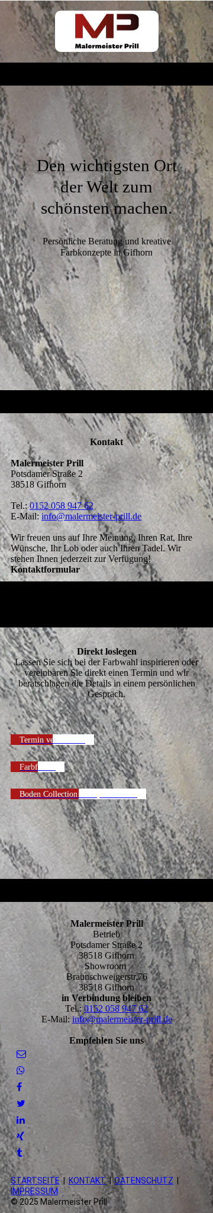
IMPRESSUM (34, 1191)
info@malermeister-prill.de (91, 516)
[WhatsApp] (21, 1070)
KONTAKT (87, 1180)
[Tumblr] (19, 1153)
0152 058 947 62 (61, 506)
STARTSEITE (35, 1180)
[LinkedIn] (21, 1120)
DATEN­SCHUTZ (144, 1180)
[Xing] (20, 1137)
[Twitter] (21, 1103)
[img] (107, 31)
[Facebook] (19, 1087)
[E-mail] (21, 1054)
